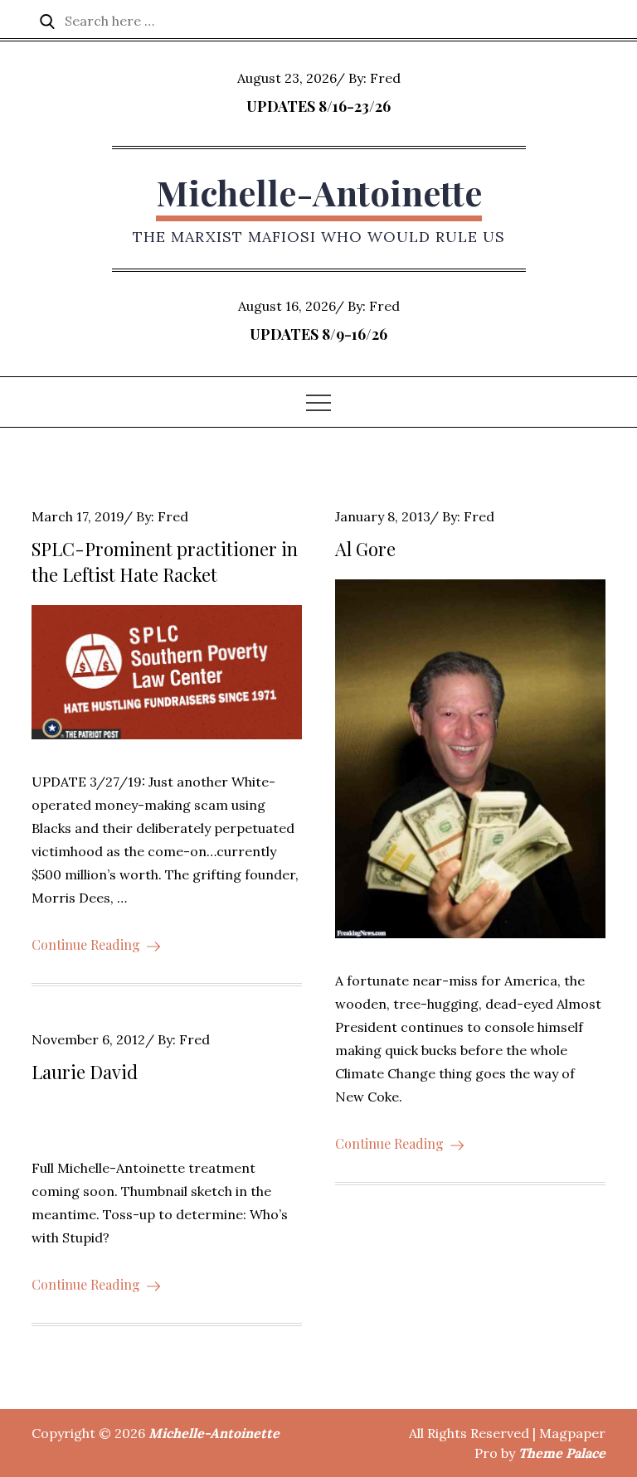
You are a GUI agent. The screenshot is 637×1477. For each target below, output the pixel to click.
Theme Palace (561, 1453)
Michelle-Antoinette (319, 192)
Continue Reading (86, 944)
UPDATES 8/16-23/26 (318, 106)
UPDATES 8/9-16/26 (318, 334)
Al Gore (365, 548)
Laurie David (85, 1071)
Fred (385, 78)
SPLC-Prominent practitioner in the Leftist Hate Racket (165, 561)
